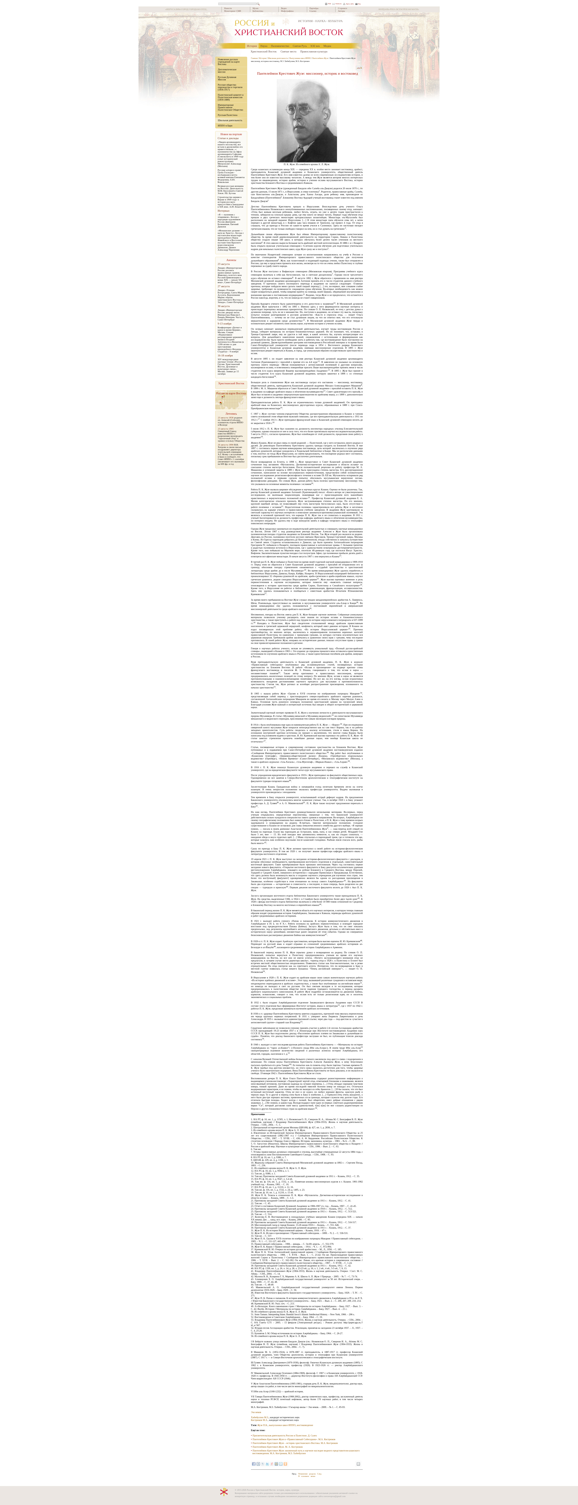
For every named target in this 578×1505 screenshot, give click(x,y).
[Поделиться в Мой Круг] (281, 1464)
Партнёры (313, 8)
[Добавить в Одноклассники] (285, 1464)
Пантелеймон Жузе (320, 58)
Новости (228, 8)
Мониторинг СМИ (232, 10)
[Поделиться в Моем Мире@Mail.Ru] (276, 1464)
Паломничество (280, 46)
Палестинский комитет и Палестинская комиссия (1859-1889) (231, 97)
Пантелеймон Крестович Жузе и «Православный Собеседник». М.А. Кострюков (294, 1439)
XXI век (315, 46)
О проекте (342, 8)
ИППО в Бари (225, 125)
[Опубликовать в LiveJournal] (263, 1464)
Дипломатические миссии (227, 70)
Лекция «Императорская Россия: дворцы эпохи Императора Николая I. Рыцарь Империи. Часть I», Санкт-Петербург (231, 315)
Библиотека (258, 10)
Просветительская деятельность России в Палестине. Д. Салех (285, 1435)
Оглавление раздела (307, 1474)
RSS (329, 4)
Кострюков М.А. (259, 1420)
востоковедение (305, 1425)
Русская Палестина (227, 115)
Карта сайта (350, 4)
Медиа (327, 46)
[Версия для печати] (358, 1464)
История (252, 46)
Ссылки (312, 10)
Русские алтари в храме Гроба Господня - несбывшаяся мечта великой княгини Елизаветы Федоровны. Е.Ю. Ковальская (231, 176)
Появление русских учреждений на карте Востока (229, 61)
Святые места (288, 51)
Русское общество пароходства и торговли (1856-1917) (230, 87)
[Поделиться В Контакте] (258, 1464)
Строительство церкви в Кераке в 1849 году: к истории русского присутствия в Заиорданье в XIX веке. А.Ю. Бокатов (231, 202)
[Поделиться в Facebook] (254, 1464)
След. (319, 1474)
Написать (339, 4)
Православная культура (313, 51)
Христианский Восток (264, 51)
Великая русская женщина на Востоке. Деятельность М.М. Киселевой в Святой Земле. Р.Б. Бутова (231, 189)
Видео (284, 8)
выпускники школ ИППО (282, 1425)
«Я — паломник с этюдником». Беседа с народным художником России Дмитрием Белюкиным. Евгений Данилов (229, 220)
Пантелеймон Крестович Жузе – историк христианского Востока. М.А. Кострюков (295, 1443)
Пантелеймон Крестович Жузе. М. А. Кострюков (278, 1447)
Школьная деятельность (230, 120)
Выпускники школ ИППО (300, 58)
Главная (254, 58)
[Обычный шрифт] (357, 68)
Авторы (341, 10)
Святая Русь (300, 46)
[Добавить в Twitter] (267, 1464)
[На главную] (289, 27)
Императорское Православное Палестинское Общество (230, 107)
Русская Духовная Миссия (227, 78)
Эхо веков (256, 1412)
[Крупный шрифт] (359, 68)
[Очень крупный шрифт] (361, 68)
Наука (263, 46)
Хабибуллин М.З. (260, 1417)
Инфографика (287, 10)
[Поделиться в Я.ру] (272, 1464)
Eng (359, 4)
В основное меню (306, 1476)
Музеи (255, 8)
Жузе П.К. (262, 1425)
